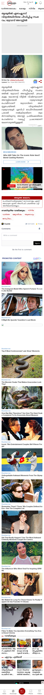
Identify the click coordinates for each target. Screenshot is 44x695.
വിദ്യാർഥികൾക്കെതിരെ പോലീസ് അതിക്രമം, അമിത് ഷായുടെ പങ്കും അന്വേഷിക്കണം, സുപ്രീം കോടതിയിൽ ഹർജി (8, 672)
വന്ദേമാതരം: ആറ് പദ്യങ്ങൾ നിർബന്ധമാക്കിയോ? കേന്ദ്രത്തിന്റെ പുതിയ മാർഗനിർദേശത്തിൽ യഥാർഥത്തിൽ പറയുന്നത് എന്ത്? (8, 651)
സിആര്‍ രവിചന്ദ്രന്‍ (16, 80)
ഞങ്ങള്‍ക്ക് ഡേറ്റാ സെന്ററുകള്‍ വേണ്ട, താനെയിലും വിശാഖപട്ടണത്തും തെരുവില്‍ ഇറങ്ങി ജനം (24, 651)
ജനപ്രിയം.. (7, 219)
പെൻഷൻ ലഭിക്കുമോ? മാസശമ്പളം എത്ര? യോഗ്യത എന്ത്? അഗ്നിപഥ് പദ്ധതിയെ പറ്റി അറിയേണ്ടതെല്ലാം (21, 203)
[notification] (40, 3)
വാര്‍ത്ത (6, 214)
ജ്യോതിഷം (17, 214)
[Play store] (36, 3)
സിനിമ (32, 8)
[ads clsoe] (42, 682)
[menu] (3, 3)
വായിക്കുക (10, 636)
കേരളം (22, 8)
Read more (11, 186)
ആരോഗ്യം (29, 214)
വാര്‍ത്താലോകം (8, 8)
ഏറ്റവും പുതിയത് (13, 657)
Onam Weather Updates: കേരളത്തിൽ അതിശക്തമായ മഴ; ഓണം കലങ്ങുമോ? (23, 672)
